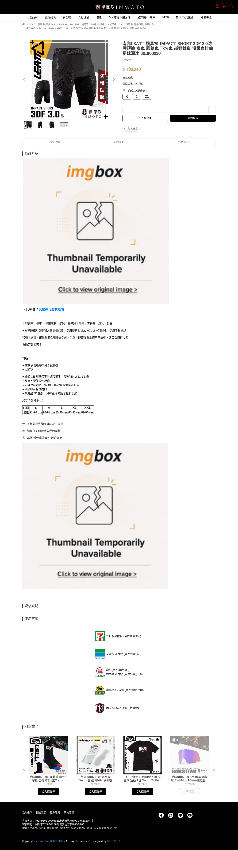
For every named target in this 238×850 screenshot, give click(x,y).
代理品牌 (32, 17)
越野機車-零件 (146, 17)
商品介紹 (54, 142)
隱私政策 (55, 812)
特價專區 (206, 17)
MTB (165, 17)
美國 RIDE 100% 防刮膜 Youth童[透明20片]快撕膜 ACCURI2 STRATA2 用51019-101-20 (95, 778)
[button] (113, 79)
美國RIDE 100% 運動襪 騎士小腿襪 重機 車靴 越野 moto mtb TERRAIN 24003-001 (48, 778)
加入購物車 (145, 118)
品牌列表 (50, 17)
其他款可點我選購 (51, 309)
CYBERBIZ (113, 841)
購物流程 (69, 812)
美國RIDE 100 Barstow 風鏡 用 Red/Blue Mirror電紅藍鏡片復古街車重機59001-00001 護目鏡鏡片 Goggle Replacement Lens (189, 778)
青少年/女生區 (185, 17)
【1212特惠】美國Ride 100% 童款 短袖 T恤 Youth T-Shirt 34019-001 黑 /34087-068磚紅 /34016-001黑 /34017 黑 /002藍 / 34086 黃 (142, 778)
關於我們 (41, 812)
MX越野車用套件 (119, 17)
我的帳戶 (27, 812)
